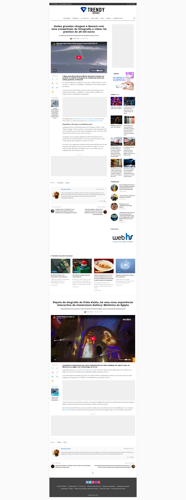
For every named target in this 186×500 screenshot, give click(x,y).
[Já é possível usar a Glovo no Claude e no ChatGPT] (114, 197)
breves (54, 271)
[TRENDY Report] (93, 11)
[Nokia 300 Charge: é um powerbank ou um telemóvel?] (60, 266)
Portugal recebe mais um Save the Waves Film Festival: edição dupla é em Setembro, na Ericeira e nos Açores (55, 113)
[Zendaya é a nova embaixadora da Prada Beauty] (114, 206)
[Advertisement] (84, 107)
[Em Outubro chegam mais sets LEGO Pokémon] (82, 266)
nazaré (67, 182)
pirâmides (67, 409)
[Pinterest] (131, 4)
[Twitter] (129, 4)
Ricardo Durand (75, 38)
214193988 (54, 4)
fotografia (60, 182)
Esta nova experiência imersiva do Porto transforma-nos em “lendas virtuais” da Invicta (129, 110)
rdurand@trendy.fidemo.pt (67, 198)
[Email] (52, 92)
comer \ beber (99, 271)
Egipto (59, 442)
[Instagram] (132, 4)
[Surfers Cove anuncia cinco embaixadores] (55, 392)
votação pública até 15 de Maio (94, 120)
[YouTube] (134, 4)
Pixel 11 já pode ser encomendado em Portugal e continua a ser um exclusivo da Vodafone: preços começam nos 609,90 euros (129, 130)
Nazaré (99, 146)
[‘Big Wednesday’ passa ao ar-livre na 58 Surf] (116, 119)
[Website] (99, 201)
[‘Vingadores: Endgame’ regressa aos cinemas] (116, 101)
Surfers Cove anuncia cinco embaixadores (54, 399)
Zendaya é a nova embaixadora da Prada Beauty (125, 206)
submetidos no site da (82, 118)
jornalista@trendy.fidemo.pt (66, 4)
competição (91, 118)
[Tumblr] (57, 87)
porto (65, 442)
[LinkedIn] (52, 87)
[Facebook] (127, 4)
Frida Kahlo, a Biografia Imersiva (85, 370)
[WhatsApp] (57, 83)
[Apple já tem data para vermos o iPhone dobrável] (125, 266)
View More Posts (100, 189)
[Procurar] (134, 18)
